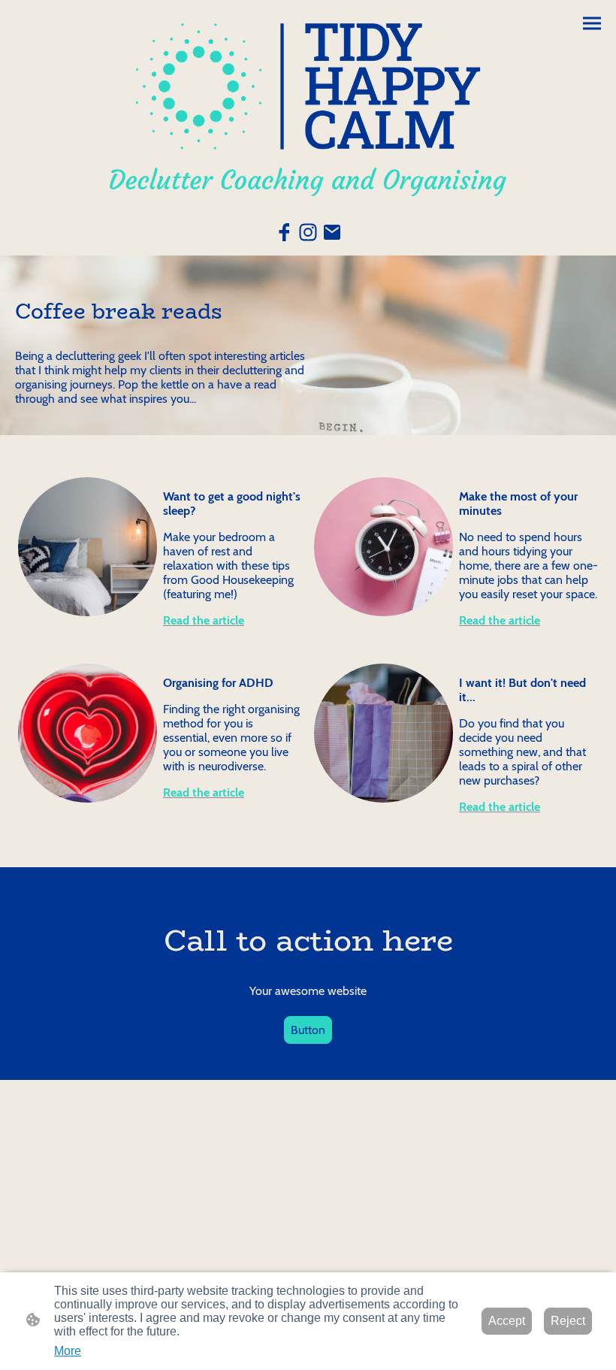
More (67, 1350)
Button (308, 1030)
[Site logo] (308, 109)
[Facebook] (284, 232)
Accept (506, 1320)
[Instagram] (308, 232)
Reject (568, 1320)
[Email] (332, 232)
